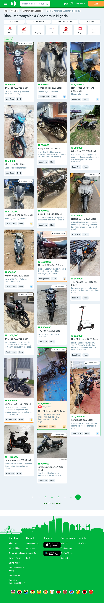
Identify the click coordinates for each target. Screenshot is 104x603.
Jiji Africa (82, 543)
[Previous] (26, 497)
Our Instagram (67, 548)
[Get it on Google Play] (52, 553)
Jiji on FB (64, 543)
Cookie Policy (14, 575)
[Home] (13, 4)
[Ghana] (32, 592)
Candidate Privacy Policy (16, 569)
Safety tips (30, 548)
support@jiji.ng (32, 543)
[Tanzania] (26, 592)
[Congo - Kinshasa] (71, 592)
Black (7, 39)
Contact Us (31, 553)
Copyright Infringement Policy (17, 581)
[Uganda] (19, 592)
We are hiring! (14, 548)
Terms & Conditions (17, 553)
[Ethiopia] (39, 592)
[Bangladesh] (58, 592)
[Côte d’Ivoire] (52, 592)
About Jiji (13, 543)
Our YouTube (66, 553)
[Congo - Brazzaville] (78, 592)
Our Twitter (65, 558)
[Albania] (84, 592)
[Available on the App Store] (52, 545)
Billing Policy (14, 563)
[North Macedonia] (91, 592)
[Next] (78, 497)
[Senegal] (45, 592)
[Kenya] (13, 592)
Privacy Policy (15, 558)
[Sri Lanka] (65, 592)
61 (71, 497)
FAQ (28, 558)
